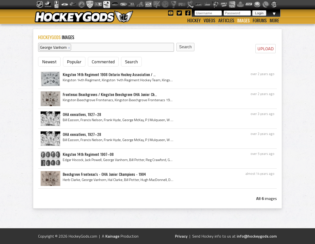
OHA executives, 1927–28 (82, 114)
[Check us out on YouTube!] (171, 12)
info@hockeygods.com (257, 236)
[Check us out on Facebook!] (187, 12)
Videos (209, 20)
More (274, 20)
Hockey (194, 20)
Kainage (112, 236)
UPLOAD (265, 48)
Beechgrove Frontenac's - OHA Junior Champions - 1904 (104, 174)
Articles (226, 20)
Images (243, 20)
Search (131, 61)
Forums (260, 20)
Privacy (181, 236)
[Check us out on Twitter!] (180, 12)
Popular (74, 61)
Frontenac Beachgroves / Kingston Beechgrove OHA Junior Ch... (110, 94)
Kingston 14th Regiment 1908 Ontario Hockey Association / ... (109, 74)
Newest (49, 61)
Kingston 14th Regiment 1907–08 (88, 154)
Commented (103, 61)
